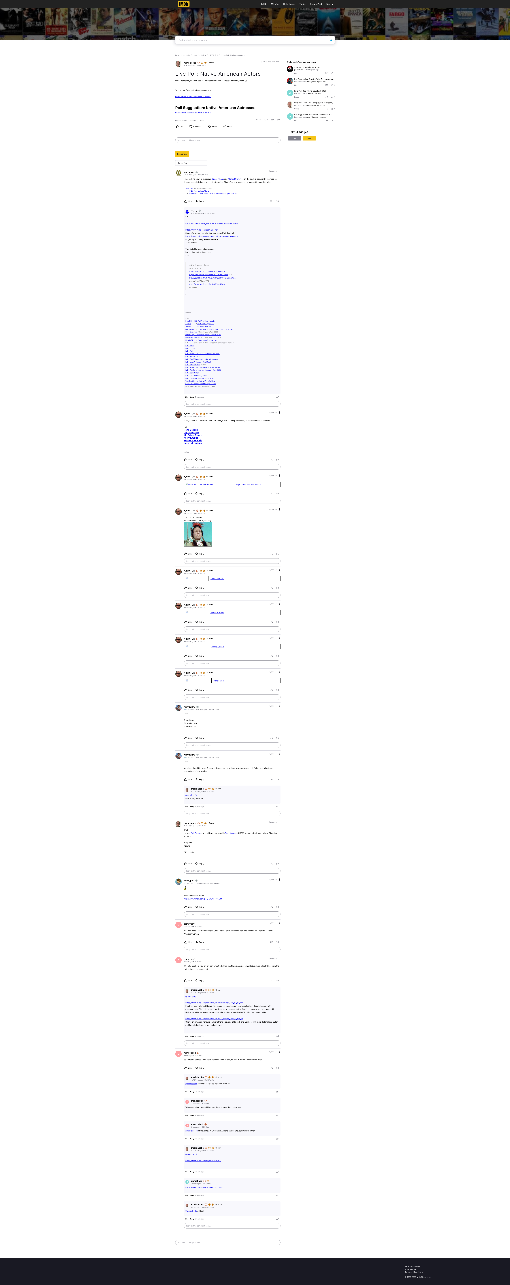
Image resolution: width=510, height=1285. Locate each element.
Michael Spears (217, 647)
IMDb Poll (214, 55)
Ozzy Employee (191, 332)
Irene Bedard (191, 429)
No (295, 138)
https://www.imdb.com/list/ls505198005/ (193, 112)
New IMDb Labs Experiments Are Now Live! (201, 340)
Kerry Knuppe (191, 437)
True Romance (231, 833)
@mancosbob (191, 1084)
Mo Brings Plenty (193, 435)
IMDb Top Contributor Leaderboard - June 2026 (203, 370)
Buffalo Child (218, 681)
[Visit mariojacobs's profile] (178, 64)
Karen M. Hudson (193, 443)
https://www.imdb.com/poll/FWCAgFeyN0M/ (203, 899)
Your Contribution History (194, 381)
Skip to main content (11, 2)
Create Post (316, 4)
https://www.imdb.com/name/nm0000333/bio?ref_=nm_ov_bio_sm (214, 1019)
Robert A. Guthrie (193, 440)
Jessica (188, 324)
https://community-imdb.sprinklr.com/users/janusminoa (213, 278)
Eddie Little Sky (217, 578)
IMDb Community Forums (186, 55)
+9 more (211, 63)
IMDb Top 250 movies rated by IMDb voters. (201, 359)
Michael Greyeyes (235, 179)
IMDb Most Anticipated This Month (198, 362)
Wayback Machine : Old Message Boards (200, 384)
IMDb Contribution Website (199, 191)
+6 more (209, 414)
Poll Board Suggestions (205, 324)
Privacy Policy (410, 1269)
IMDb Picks (189, 346)
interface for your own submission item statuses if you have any (213, 193)
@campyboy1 (191, 996)
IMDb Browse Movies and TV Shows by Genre (202, 354)
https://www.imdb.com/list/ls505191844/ (193, 96)
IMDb (264, 4)
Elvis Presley (196, 833)
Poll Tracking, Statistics (206, 321)
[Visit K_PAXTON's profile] (178, 414)
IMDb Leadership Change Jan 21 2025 (199, 378)
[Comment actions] (279, 171)
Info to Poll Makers (204, 326)
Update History (210, 381)
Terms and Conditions (414, 1272)
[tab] (182, 154)
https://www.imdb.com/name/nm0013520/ (204, 1187)
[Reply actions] (278, 212)
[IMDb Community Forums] (183, 4)
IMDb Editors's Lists (192, 365)
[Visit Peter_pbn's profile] (178, 881)
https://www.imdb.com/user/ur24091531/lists (208, 274)
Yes (309, 138)
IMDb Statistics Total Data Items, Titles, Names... (203, 367)
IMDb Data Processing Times (196, 375)
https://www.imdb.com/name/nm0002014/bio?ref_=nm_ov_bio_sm (214, 1003)
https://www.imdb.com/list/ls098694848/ (207, 284)
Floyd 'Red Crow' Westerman (248, 484)
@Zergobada (191, 1211)
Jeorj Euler (190, 188)
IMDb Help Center (412, 1267)
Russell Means (217, 179)
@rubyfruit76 (191, 795)
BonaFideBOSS (191, 321)
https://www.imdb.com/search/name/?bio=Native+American (211, 236)
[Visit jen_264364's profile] (290, 69)
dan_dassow (190, 329)
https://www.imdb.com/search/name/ (201, 230)
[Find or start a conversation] (331, 40)
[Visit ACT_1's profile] (187, 212)
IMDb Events (190, 348)
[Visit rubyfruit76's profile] (178, 708)
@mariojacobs (191, 1131)
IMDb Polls (189, 351)
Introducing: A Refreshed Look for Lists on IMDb (203, 335)
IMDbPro (275, 4)
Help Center (289, 4)
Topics (302, 4)
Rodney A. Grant (217, 613)
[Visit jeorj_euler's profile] (178, 173)
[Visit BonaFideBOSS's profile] (290, 81)
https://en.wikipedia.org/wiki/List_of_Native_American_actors (211, 223)
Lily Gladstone (191, 432)
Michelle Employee (192, 337)
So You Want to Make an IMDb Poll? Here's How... (215, 329)
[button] (259, 119)
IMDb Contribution (192, 373)
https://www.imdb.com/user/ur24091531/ (207, 271)
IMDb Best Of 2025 (192, 356)
